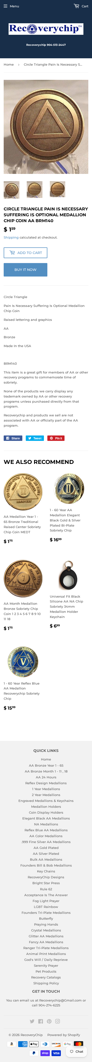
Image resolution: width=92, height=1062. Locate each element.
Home (9, 64)
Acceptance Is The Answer (46, 895)
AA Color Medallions (46, 836)
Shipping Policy (46, 983)
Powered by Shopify (63, 1035)
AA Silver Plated (46, 854)
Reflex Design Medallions (46, 783)
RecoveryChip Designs (46, 877)
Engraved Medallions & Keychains (46, 801)
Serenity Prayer (46, 965)
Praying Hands (46, 924)
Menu (14, 6)
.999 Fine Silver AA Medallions (46, 842)
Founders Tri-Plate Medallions (46, 913)
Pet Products (46, 971)
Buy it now (25, 269)
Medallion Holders (46, 807)
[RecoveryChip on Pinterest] (49, 1022)
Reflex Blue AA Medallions (46, 830)
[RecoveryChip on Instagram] (57, 1022)
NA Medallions (46, 824)
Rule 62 (46, 889)
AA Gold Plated (46, 848)
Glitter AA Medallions (46, 936)
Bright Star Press (46, 883)
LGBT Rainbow (46, 907)
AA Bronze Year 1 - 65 (46, 765)
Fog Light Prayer (46, 901)
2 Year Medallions (46, 795)
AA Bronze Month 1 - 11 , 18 (46, 771)
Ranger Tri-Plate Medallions (46, 948)
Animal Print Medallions (46, 954)
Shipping (11, 237)
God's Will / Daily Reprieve (46, 960)
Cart (84, 6)
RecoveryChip (32, 1035)
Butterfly (46, 918)
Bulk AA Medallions (46, 859)
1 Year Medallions (46, 789)
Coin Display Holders (46, 812)
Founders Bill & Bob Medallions (46, 865)
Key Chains (46, 871)
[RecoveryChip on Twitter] (32, 1022)
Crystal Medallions (46, 930)
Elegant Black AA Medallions (46, 818)
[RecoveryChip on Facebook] (40, 1022)
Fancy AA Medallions (46, 942)
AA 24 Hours (46, 777)
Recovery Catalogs (46, 977)
